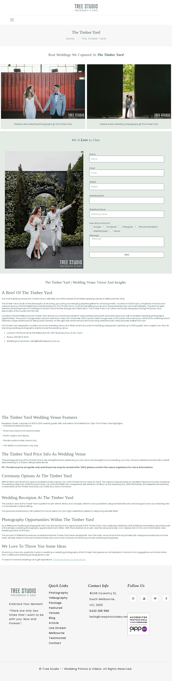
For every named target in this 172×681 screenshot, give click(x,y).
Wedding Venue (97, 209)
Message (94, 235)
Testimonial (57, 638)
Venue (117, 231)
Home (70, 39)
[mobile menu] (12, 20)
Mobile (92, 181)
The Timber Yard (93, 39)
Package (55, 603)
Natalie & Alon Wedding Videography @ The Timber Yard (129, 124)
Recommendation (148, 226)
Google (97, 226)
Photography (58, 593)
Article (54, 623)
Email (92, 168)
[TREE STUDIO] (86, 7)
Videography (58, 598)
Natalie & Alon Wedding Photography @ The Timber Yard (43, 124)
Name (92, 154)
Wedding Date (96, 195)
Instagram (127, 226)
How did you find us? (99, 223)
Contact (55, 643)
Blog (52, 618)
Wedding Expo (101, 231)
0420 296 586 (99, 611)
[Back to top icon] (155, 674)
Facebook (112, 226)
